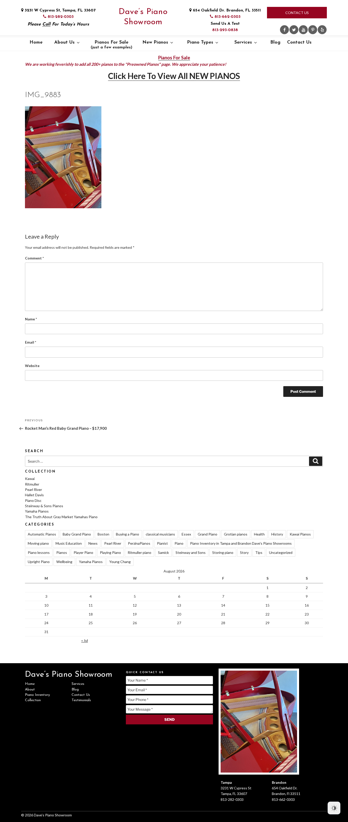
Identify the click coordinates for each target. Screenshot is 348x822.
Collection (33, 700)
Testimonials (81, 700)
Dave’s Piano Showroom (143, 17)
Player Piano (83, 552)
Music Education (69, 543)
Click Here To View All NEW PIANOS (174, 76)
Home (36, 42)
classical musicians (160, 534)
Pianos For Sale (111, 44)
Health (259, 534)
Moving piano (38, 543)
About (30, 689)
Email (30, 342)
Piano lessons (39, 552)
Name (31, 319)
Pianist (162, 543)
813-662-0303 (226, 17)
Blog (275, 42)
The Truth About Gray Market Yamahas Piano (61, 517)
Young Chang (120, 561)
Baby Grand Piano (77, 534)
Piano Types (200, 42)
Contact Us (297, 12)
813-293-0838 (225, 30)
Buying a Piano (127, 534)
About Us (64, 42)
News (93, 543)
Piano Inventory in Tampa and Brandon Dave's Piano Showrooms (241, 543)
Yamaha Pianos (37, 511)
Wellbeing (64, 561)
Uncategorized (280, 552)
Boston (103, 534)
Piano (179, 543)
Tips (258, 552)
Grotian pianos (235, 534)
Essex (186, 534)
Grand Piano (207, 534)
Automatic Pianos (42, 534)
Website (32, 365)
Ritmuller (32, 484)
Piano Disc (33, 500)
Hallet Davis (34, 495)
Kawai (30, 478)
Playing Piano (110, 552)
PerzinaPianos (139, 543)
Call (46, 24)
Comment (34, 258)
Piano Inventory (37, 695)
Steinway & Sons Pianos (44, 506)
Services (243, 42)
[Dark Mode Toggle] (334, 808)
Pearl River (33, 489)
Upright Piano (39, 561)
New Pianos (155, 42)
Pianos (61, 552)
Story (244, 552)
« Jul (84, 640)
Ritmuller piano (139, 552)
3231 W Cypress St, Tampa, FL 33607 (59, 10)
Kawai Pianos (300, 534)
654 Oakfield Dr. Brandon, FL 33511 (226, 10)
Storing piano (222, 552)
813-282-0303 (60, 17)
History (277, 534)
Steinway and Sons (191, 552)
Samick (163, 552)
